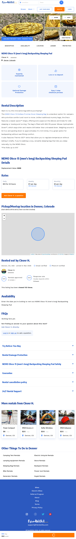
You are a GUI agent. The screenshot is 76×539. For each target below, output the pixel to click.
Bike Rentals (8, 471)
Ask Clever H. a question (13, 195)
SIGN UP (59, 9)
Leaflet (32, 254)
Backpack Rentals (41, 466)
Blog (37, 501)
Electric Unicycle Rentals (44, 455)
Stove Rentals (39, 461)
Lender (53, 46)
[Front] (9, 2)
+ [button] (4, 215)
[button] (38, 355)
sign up (14, 333)
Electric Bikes (37, 491)
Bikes (37, 487)
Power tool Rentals (41, 471)
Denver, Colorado (9, 60)
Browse (23, 9)
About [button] (30, 9)
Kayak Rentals (39, 476)
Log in (5, 333)
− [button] (4, 218)
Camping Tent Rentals (11, 455)
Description (9, 46)
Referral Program (37, 494)
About (37, 497)
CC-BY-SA (60, 254)
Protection (67, 46)
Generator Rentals (10, 476)
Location (40, 46)
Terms (37, 504)
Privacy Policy (37, 507)
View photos (66, 37)
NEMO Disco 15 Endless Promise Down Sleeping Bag (25, 114)
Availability (25, 46)
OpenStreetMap (46, 254)
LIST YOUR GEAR (45, 9)
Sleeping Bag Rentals (11, 466)
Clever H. (5, 57)
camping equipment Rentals (14, 461)
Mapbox (72, 254)
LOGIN (70, 9)
